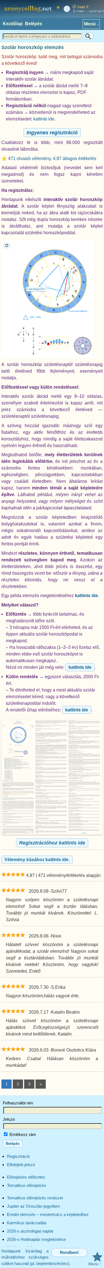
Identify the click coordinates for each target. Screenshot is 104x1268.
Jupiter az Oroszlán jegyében (33, 1206)
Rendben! (69, 1252)
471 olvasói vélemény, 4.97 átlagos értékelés (52, 158)
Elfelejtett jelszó (21, 1164)
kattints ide (43, 119)
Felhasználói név (18, 1103)
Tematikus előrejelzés (26, 1185)
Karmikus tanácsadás (27, 1222)
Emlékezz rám (22, 1134)
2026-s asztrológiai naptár (30, 1231)
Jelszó (9, 1119)
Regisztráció (18, 1156)
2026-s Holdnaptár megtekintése (36, 1239)
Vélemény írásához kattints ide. (37, 859)
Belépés (33, 23)
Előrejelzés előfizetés (26, 1177)
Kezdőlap (13, 23)
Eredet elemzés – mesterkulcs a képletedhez (48, 1214)
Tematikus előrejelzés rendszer (35, 1197)
